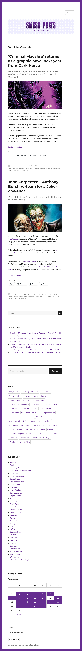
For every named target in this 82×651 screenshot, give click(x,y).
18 (27, 602)
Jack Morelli (13, 425)
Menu (69, 13)
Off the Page (15, 529)
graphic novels (32, 168)
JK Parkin (14, 166)
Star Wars (53, 434)
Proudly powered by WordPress (29, 645)
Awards (13, 462)
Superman (13, 438)
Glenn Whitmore (43, 417)
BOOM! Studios (15, 400)
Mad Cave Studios (50, 425)
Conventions (15, 485)
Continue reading (15, 147)
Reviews (13, 543)
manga (12, 429)
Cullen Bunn (14, 413)
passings (50, 429)
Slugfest (32, 434)
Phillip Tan (40, 296)
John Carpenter (43, 168)
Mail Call (13, 521)
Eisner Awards (14, 417)
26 (35, 606)
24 (20, 606)
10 (20, 598)
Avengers (26, 396)
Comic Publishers (17, 476)
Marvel (19, 429)
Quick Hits (14, 540)
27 (43, 606)
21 (50, 602)
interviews (47, 421)
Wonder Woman (15, 442)
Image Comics (34, 421)
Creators (13, 487)
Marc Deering (32, 296)
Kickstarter (36, 425)
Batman (44, 396)
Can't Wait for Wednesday (33, 400)
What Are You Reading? (40, 438)
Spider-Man (42, 434)
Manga (13, 524)
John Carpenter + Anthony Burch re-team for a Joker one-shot (33, 186)
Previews (13, 538)
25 (27, 606)
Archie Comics (14, 396)
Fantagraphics (28, 417)
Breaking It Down (17, 468)
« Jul (19, 615)
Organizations (15, 532)
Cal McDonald (48, 166)
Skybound (22, 434)
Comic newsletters (15, 632)
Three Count (15, 554)
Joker (25, 296)
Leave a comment (22, 170)
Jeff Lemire (24, 425)
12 (35, 598)
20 (43, 602)
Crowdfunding (15, 490)
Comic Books (32, 294)
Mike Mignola (29, 429)
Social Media (15, 549)
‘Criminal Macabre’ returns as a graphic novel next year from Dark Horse (34, 61)
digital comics (49, 413)
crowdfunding (46, 408)
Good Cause (14, 507)
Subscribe (56, 371)
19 (35, 602)
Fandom (13, 501)
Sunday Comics (16, 551)
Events (13, 499)
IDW (24, 421)
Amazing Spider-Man (30, 392)
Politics (13, 535)
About (10, 627)
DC (50, 294)
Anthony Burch (30, 261)
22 (58, 602)
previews (12, 434)
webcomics (24, 438)
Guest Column (15, 512)
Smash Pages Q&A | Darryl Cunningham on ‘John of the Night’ (35, 350)
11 (27, 598)
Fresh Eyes (14, 504)
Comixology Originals (29, 408)
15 (58, 598)
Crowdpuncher (16, 493)
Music (12, 526)
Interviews (14, 518)
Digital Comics (16, 496)
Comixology (13, 408)
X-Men (27, 442)
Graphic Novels (37, 166)
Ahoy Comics (14, 392)
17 (19, 602)
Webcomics (14, 557)
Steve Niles (52, 168)
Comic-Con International (19, 404)
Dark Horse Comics (20, 168)
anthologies (45, 392)
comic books (36, 404)
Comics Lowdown (51, 404)
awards (35, 396)
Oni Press (41, 429)
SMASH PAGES (13, 645)
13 (43, 598)
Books (12, 465)
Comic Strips (15, 479)
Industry (13, 515)
